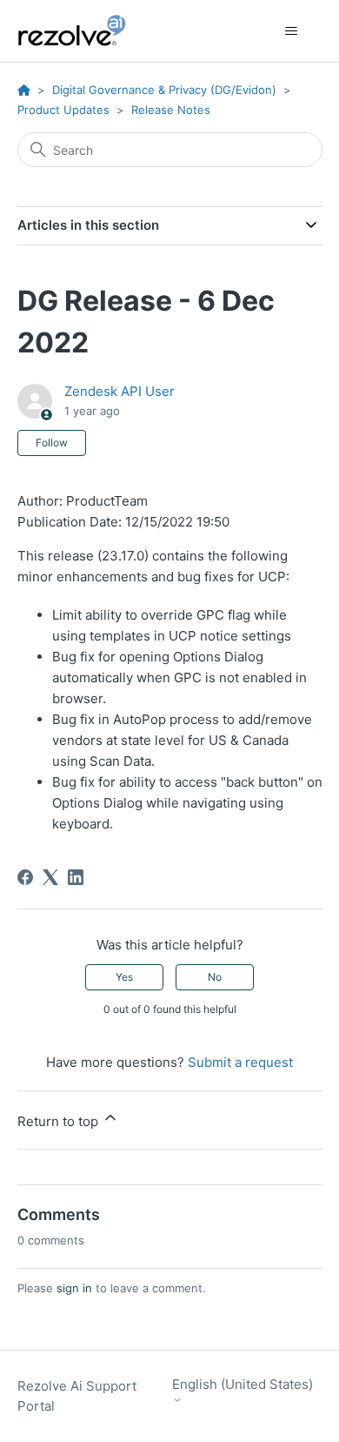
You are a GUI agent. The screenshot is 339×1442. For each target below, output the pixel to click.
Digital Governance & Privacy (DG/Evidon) (164, 90)
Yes (124, 976)
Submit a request (240, 1062)
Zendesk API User (119, 391)
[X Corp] (50, 877)
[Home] (81, 31)
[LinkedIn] (75, 877)
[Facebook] (25, 877)
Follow (52, 442)
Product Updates (63, 110)
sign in (74, 1288)
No (215, 976)
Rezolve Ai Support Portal (76, 1396)
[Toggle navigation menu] (291, 31)
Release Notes (170, 110)
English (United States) (242, 1384)
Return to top (59, 1121)
